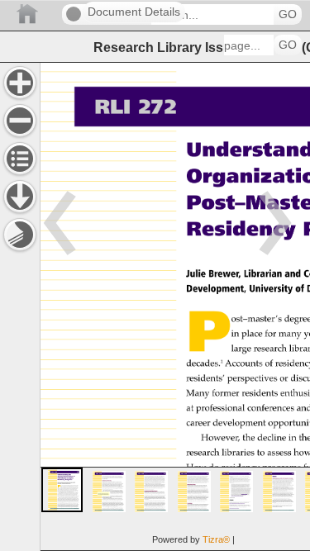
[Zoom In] (19, 82)
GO (288, 14)
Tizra (216, 539)
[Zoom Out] (19, 120)
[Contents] (19, 158)
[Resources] (19, 196)
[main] (175, 306)
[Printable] (19, 234)
